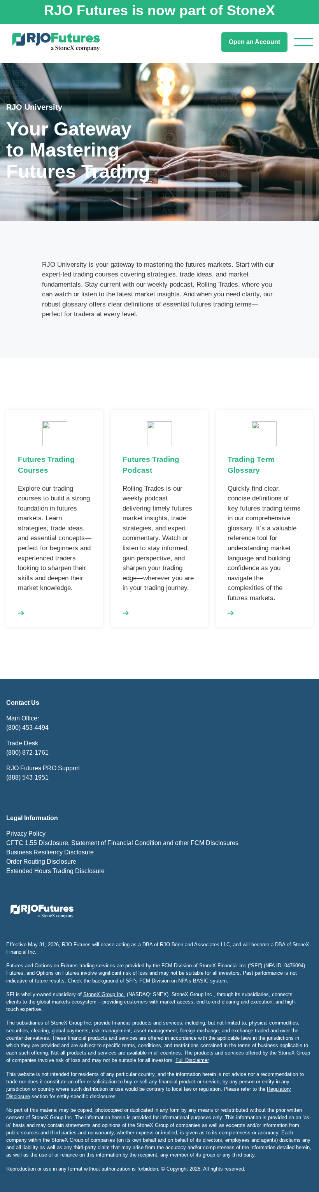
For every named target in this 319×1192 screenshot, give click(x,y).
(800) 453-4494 (27, 727)
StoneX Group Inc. (104, 994)
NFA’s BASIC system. (203, 981)
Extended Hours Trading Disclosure (55, 871)
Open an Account (254, 42)
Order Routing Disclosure (41, 861)
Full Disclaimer (192, 1060)
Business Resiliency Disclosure (50, 852)
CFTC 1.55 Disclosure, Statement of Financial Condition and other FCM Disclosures (122, 843)
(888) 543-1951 (27, 777)
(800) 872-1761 (27, 752)
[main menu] (303, 42)
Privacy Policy (26, 833)
